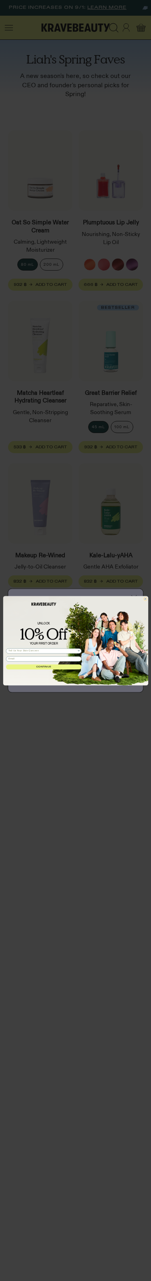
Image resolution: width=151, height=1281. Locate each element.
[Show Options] (78, 651)
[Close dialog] (145, 599)
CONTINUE (43, 666)
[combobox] (42, 651)
